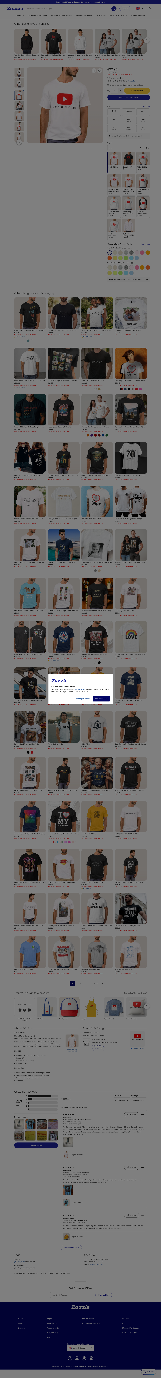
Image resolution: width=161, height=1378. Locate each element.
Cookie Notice (80, 689)
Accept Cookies (101, 698)
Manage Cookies (83, 698)
